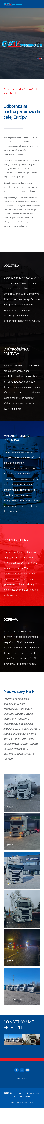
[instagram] (22, 1070)
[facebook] (16, 1070)
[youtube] (27, 1070)
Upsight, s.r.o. (34, 1093)
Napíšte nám (28, 1103)
